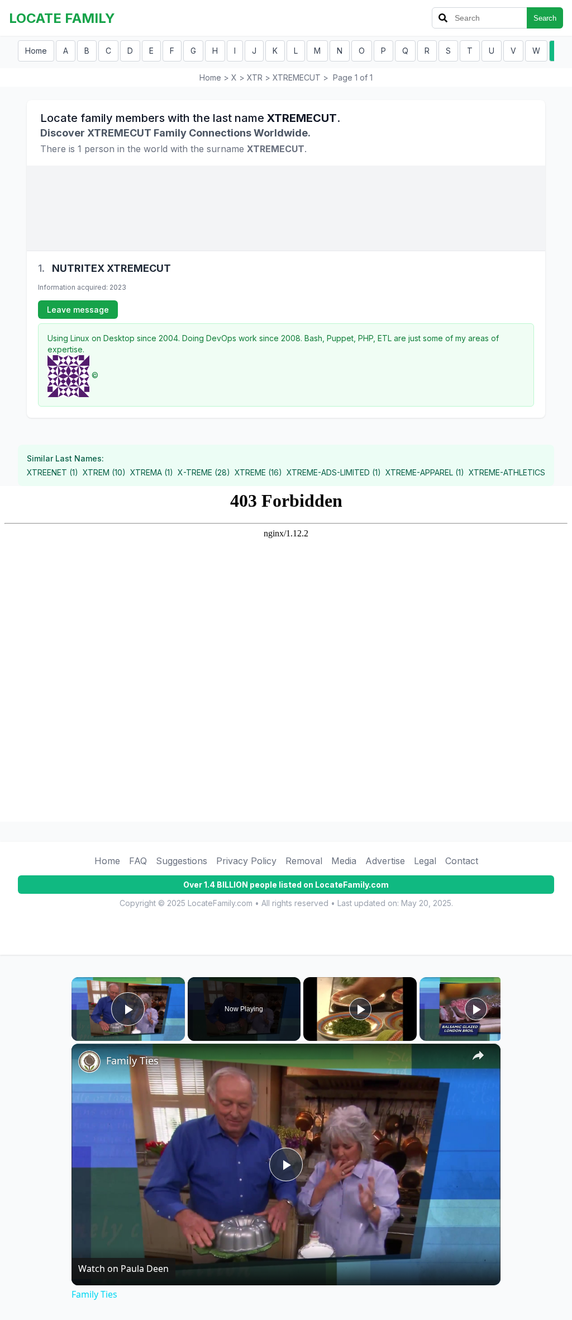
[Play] (360, 1009)
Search (544, 18)
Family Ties (132, 1060)
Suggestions (181, 860)
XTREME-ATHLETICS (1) (512, 472)
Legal (425, 860)
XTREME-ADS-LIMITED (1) (334, 472)
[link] (89, 1061)
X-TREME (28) (204, 472)
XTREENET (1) (52, 472)
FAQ (138, 860)
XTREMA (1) (151, 472)
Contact (461, 860)
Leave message (78, 309)
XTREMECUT (297, 77)
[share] (478, 1055)
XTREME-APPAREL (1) (424, 472)
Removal (303, 860)
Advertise (385, 860)
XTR (255, 77)
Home (36, 50)
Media (343, 860)
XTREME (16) (258, 472)
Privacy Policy (246, 860)
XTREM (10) (104, 472)
